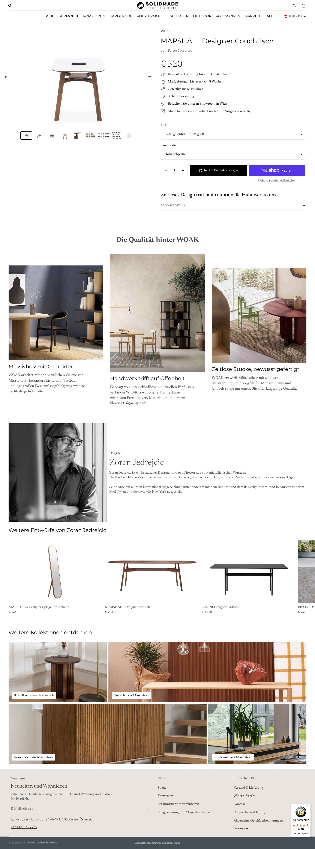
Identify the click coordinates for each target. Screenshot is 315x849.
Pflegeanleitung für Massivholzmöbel (184, 812)
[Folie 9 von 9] (129, 135)
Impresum (241, 829)
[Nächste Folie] (150, 77)
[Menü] (308, 806)
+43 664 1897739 (24, 827)
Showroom (165, 796)
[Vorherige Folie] (4, 77)
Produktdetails (173, 205)
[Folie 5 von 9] (77, 135)
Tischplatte (169, 145)
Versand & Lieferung (248, 788)
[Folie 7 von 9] (103, 135)
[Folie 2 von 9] (39, 135)
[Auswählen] (96, 596)
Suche (162, 788)
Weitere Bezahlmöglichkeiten (277, 180)
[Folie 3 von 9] (52, 135)
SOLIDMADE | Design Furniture (37, 842)
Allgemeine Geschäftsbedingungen (258, 820)
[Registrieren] (146, 809)
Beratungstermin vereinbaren (178, 804)
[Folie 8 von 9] (116, 135)
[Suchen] (10, 5)
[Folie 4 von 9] (64, 135)
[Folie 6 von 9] (90, 135)
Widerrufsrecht (244, 796)
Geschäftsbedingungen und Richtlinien (157, 843)
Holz (164, 125)
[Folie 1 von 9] (26, 135)
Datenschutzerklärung (249, 812)
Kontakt (239, 804)
